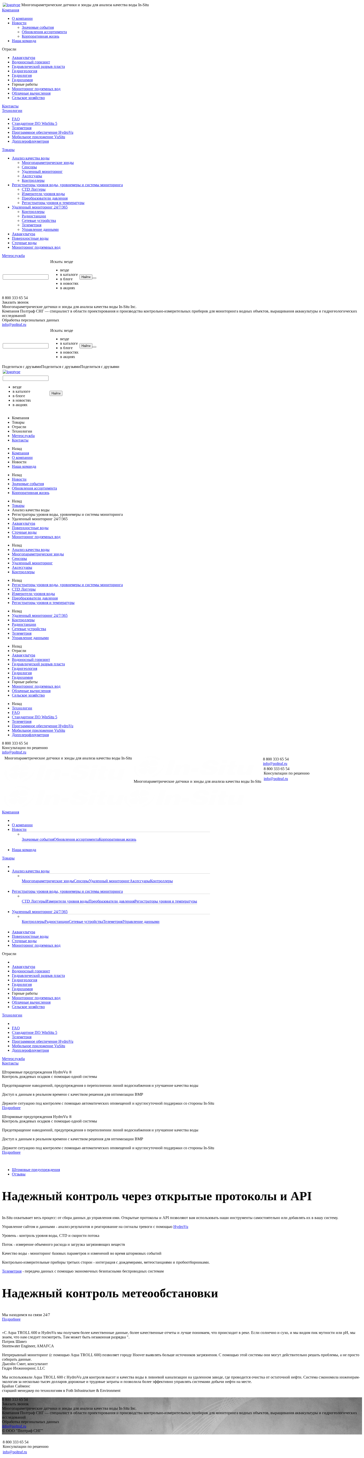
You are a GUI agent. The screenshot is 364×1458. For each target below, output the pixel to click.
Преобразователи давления (45, 198)
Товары (8, 150)
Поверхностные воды (30, 238)
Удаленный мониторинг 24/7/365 (40, 207)
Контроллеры (33, 180)
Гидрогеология (24, 71)
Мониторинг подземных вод (36, 89)
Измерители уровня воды (43, 194)
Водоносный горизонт (31, 62)
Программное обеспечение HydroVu (42, 132)
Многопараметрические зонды (48, 162)
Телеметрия (21, 128)
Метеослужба (13, 256)
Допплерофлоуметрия (30, 141)
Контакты (10, 106)
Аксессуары (32, 176)
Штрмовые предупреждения (36, 1170)
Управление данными (40, 229)
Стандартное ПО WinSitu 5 (34, 123)
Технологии (12, 110)
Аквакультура (23, 57)
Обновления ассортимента (44, 32)
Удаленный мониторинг (42, 171)
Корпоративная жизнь (40, 36)
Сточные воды (24, 243)
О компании (22, 18)
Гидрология (22, 75)
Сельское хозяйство (28, 98)
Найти (85, 277)
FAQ (16, 119)
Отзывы (19, 1174)
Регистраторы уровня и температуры (53, 203)
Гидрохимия (22, 80)
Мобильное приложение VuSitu (38, 137)
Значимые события (38, 27)
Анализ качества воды (31, 158)
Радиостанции (34, 216)
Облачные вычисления (31, 93)
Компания (10, 10)
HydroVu (180, 1226)
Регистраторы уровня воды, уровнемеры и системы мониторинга (67, 185)
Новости (19, 23)
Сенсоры (29, 167)
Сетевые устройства (39, 220)
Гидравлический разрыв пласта (38, 66)
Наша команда (24, 41)
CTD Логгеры (34, 189)
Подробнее (11, 1108)
